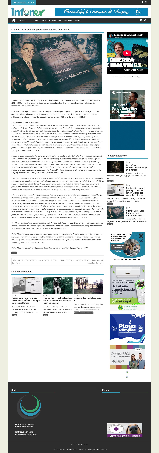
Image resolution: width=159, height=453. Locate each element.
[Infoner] (14, 20)
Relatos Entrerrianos (86, 313)
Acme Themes (101, 449)
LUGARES (68, 21)
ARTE (44, 21)
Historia (110, 181)
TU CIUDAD (23, 21)
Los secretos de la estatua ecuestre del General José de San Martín (34, 261)
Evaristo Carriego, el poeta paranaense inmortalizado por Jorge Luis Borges (81, 261)
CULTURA (34, 21)
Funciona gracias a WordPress (64, 449)
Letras (14, 253)
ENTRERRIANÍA (55, 21)
